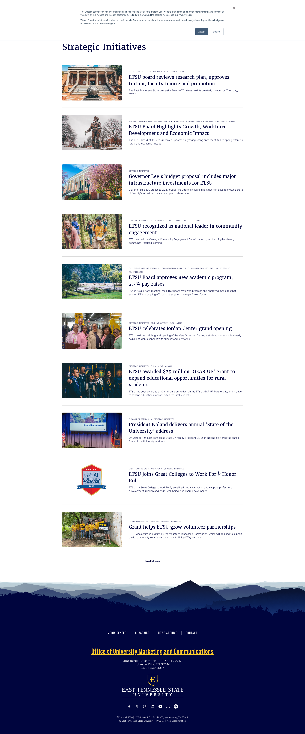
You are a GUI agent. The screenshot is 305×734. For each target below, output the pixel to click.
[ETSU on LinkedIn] (152, 706)
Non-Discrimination (176, 721)
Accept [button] (201, 31)
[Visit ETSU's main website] (152, 686)
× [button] (234, 6)
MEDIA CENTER (117, 633)
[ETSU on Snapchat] (168, 706)
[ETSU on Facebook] (129, 706)
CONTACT (191, 633)
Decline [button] (216, 31)
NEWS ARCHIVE (167, 633)
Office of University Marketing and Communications (152, 651)
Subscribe (142, 633)
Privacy (160, 721)
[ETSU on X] (137, 706)
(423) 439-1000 (125, 717)
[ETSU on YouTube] (160, 706)
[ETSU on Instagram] (145, 706)
